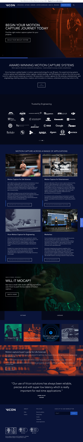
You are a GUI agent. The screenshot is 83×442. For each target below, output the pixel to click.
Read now (10, 368)
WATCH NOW (12, 294)
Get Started (41, 85)
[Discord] (62, 417)
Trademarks (38, 419)
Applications (20, 5)
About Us (50, 5)
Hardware (32, 5)
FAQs (25, 412)
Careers (25, 414)
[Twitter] (56, 417)
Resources (56, 5)
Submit (74, 413)
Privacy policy (39, 414)
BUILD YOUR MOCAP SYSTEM (18, 40)
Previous (2, 55)
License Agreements (40, 421)
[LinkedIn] (60, 417)
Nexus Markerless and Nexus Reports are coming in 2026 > (42, 1)
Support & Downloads (42, 5)
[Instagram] (58, 417)
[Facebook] (55, 417)
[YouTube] (59, 417)
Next (80, 55)
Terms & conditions (40, 412)
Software (27, 5)
